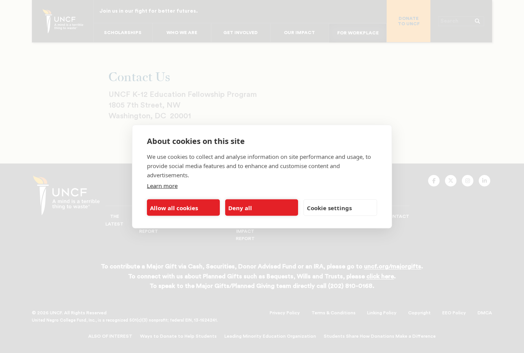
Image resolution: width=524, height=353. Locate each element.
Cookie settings (329, 207)
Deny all (240, 207)
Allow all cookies (174, 207)
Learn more (162, 186)
